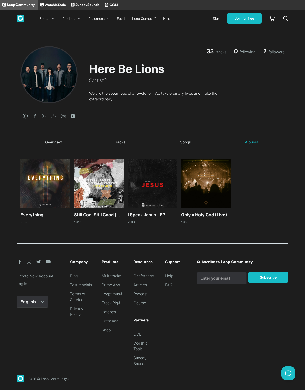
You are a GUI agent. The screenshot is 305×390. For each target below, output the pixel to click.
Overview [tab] (53, 142)
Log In (22, 283)
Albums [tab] (251, 142)
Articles (140, 284)
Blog (74, 275)
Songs (44, 18)
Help (166, 18)
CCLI (137, 334)
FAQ (169, 284)
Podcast (140, 293)
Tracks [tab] (119, 142)
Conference (143, 275)
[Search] (285, 18)
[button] (25, 115)
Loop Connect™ (144, 18)
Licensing (110, 321)
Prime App (111, 284)
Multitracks (111, 275)
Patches (109, 312)
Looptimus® (112, 293)
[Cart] (272, 18)
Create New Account (35, 276)
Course (139, 303)
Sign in (218, 18)
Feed (121, 18)
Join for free (244, 18)
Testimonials (81, 284)
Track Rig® (111, 303)
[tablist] (152, 142)
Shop (106, 330)
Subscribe (268, 277)
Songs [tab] (185, 142)
